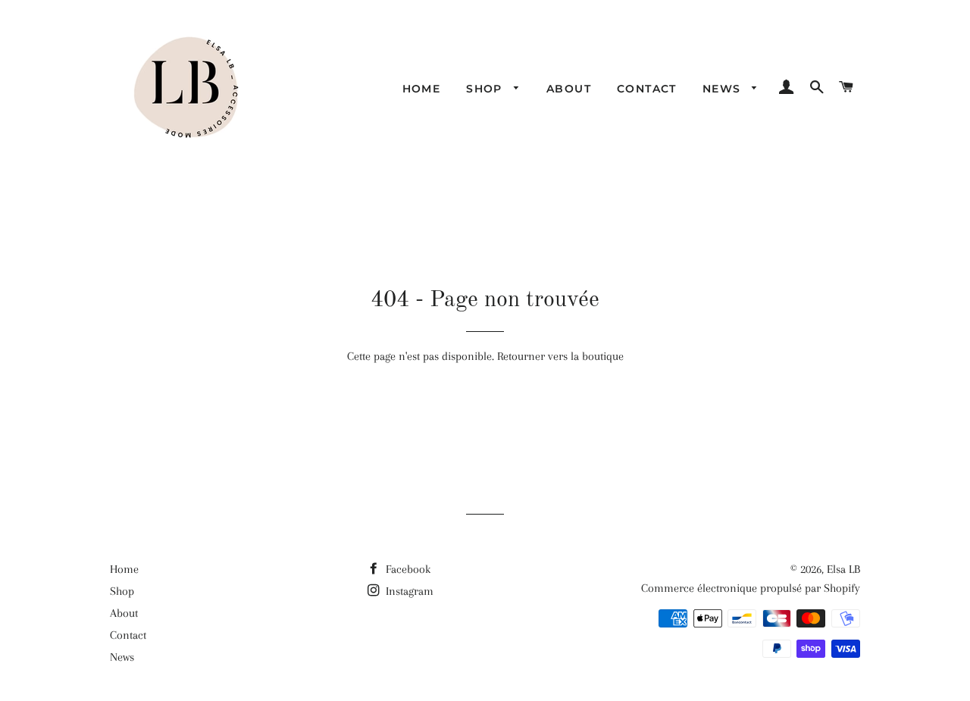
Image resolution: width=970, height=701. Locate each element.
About (568, 88)
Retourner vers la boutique (560, 356)
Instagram (408, 591)
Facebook (406, 569)
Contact (647, 88)
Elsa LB (843, 569)
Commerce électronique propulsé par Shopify (750, 588)
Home (421, 88)
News (723, 88)
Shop (486, 88)
